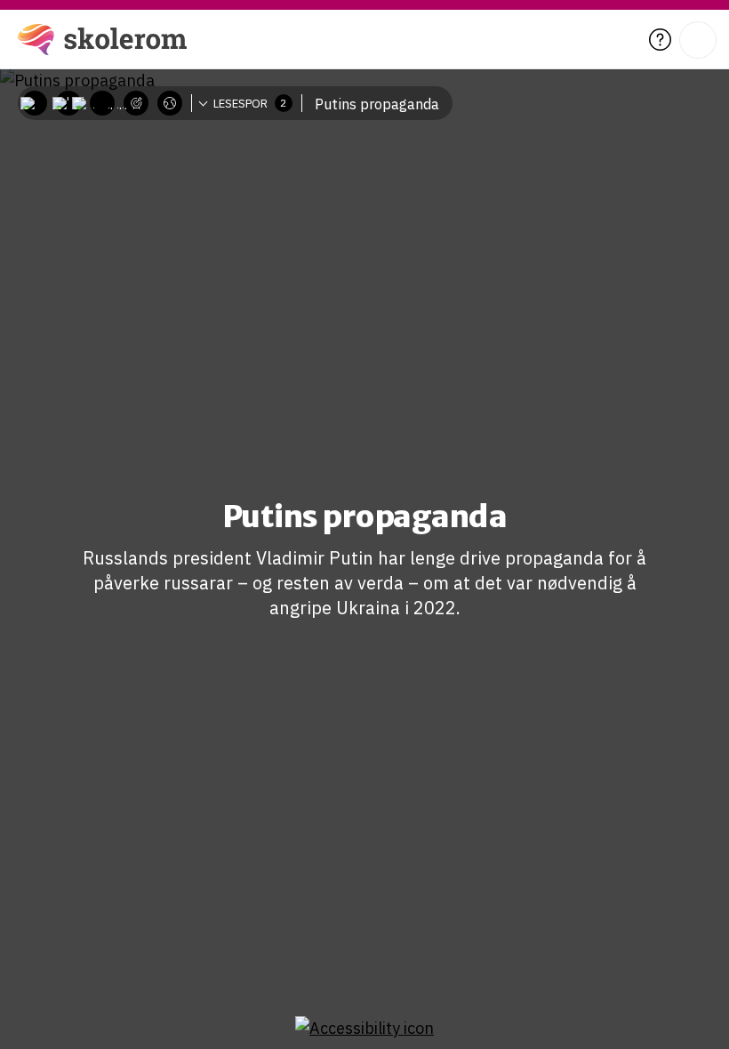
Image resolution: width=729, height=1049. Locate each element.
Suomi (178, 182)
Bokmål (183, 129)
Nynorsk (184, 156)
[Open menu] (698, 40)
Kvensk (181, 209)
